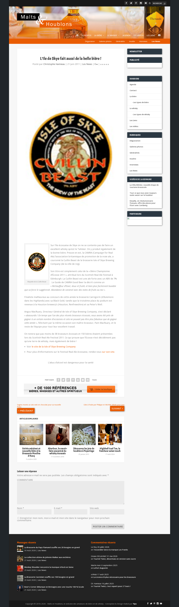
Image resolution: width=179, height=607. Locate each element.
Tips (135, 603)
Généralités (120, 41)
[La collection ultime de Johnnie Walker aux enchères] (20, 558)
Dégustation (90, 41)
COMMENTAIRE (25, 479)
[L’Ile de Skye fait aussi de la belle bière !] (70, 156)
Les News (156, 41)
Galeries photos (105, 41)
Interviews (143, 41)
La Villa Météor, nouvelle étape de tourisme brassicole (144, 186)
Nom (20, 508)
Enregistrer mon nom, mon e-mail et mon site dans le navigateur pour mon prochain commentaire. (63, 519)
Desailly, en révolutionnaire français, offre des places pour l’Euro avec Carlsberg (142, 203)
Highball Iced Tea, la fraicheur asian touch (110, 449)
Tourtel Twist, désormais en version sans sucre (115, 559)
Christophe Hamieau (54, 64)
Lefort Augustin (101, 568)
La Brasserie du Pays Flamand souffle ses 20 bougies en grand (52, 547)
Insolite (132, 41)
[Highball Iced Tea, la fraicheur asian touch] (110, 434)
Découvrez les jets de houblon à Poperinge (83, 449)
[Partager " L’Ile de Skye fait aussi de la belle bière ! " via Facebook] (58, 379)
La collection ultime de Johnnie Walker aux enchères (47, 557)
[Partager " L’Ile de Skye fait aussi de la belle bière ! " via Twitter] (63, 379)
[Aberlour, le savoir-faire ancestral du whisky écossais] (57, 434)
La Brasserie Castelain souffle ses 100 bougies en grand (49, 577)
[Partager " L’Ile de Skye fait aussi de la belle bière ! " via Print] (87, 379)
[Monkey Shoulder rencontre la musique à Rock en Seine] (20, 568)
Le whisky (112, 35)
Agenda (127, 35)
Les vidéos (138, 35)
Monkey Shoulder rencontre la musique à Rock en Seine (48, 567)
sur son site (108, 351)
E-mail (58, 508)
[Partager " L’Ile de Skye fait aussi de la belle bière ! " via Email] (82, 379)
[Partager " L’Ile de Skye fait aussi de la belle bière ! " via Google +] (68, 379)
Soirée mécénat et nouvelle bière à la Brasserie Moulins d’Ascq (31, 452)
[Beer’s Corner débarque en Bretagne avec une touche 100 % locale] (20, 588)
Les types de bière (141, 102)
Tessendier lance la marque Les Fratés (111, 549)
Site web (94, 508)
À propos (86, 35)
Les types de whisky (141, 114)
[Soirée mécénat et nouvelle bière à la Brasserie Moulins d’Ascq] (31, 434)
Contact (133, 90)
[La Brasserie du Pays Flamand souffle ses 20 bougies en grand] (20, 549)
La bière (98, 35)
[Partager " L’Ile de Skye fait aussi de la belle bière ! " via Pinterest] (73, 379)
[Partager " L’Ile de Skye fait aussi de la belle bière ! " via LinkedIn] (77, 379)
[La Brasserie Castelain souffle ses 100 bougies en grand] (20, 578)
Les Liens (151, 35)
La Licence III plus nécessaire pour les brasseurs (115, 577)
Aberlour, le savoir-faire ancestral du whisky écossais (57, 451)
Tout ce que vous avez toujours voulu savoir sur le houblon (143, 194)
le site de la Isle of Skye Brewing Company (54, 346)
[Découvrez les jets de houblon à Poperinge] (84, 434)
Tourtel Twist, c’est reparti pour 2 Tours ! (112, 586)
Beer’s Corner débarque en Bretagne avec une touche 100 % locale (54, 587)
